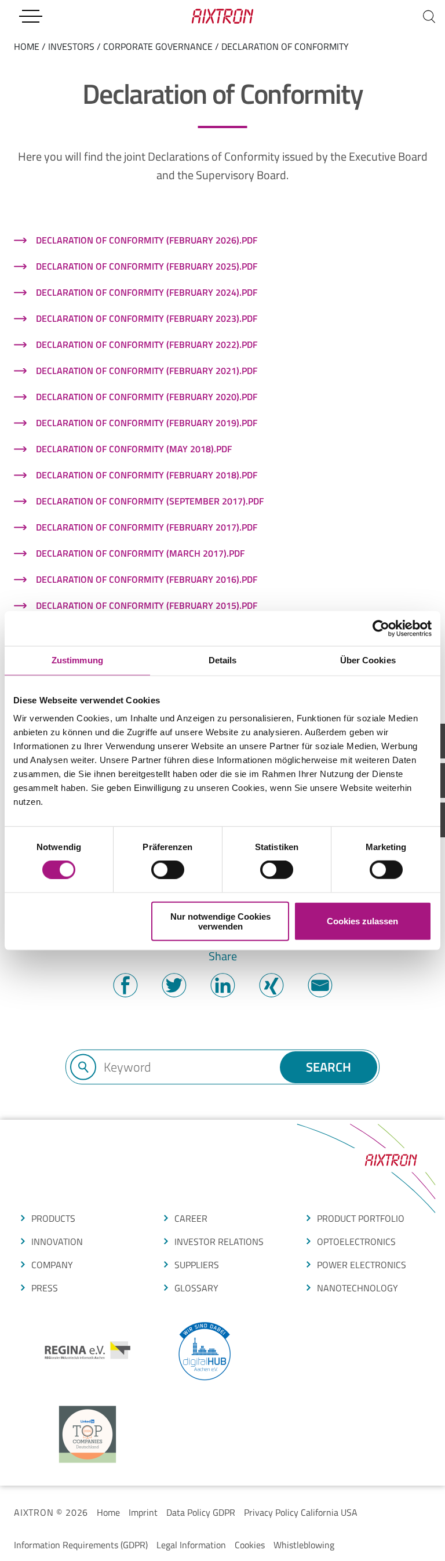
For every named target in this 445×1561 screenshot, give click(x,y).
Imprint (143, 1512)
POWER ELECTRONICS (361, 1265)
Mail (320, 985)
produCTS (53, 1218)
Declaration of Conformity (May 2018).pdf (134, 449)
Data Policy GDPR (200, 1512)
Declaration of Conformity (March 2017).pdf (140, 553)
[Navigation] (30, 16)
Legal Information (191, 1545)
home (26, 46)
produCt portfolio (360, 1218)
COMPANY (52, 1265)
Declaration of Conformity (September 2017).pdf (150, 501)
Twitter (174, 985)
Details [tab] (223, 660)
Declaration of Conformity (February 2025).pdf (146, 266)
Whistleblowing (303, 1545)
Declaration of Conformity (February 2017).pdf (146, 527)
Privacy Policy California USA (301, 1512)
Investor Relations (219, 1241)
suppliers (196, 1265)
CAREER (190, 1218)
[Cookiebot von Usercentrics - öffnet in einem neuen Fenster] (381, 628)
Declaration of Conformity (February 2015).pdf (146, 605)
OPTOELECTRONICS (356, 1241)
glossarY (196, 1288)
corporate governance (158, 46)
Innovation (57, 1241)
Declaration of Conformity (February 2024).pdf (146, 292)
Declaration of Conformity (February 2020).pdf (146, 397)
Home (108, 1512)
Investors (71, 46)
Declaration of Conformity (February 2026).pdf (146, 240)
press (44, 1288)
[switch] (167, 870)
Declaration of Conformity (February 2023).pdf (146, 318)
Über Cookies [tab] (368, 660)
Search (328, 1067)
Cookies (250, 1545)
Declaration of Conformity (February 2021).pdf (146, 370)
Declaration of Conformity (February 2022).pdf (146, 344)
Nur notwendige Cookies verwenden (220, 921)
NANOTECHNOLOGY (357, 1288)
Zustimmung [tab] (77, 660)
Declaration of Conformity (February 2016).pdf (146, 579)
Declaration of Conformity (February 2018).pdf (146, 475)
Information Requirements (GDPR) (81, 1545)
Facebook (125, 985)
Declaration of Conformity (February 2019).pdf (146, 423)
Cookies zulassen (362, 921)
